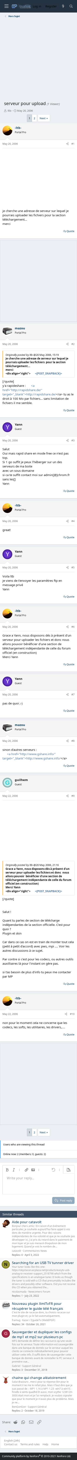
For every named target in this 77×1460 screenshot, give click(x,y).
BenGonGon (19, 1406)
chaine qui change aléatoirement (39, 1377)
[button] (7, 1170)
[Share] (67, 144)
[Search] (71, 6)
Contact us (10, 1444)
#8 (73, 741)
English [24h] (12, 1440)
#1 (73, 143)
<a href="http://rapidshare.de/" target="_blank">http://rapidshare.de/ (29, 390)
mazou (20, 328)
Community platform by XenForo (36, 1456)
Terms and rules (30, 1444)
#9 (73, 796)
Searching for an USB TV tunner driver (43, 1262)
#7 (73, 694)
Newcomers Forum (39, 1291)
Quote (70, 231)
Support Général (31, 1366)
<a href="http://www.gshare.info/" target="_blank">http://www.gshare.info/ (31, 756)
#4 (73, 521)
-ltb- (9, 110)
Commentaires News (35, 1251)
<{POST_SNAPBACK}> (48, 373)
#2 (73, 344)
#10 (72, 1014)
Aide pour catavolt (26, 1222)
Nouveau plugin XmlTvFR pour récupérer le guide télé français (37, 1306)
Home (55, 1444)
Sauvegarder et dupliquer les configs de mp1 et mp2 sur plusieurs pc (42, 1334)
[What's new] (63, 6)
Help (45, 1444)
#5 (73, 567)
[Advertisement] (38, 60)
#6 (73, 627)
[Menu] (6, 6)
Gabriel (16, 1366)
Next (43, 118)
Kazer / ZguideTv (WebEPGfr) (38, 1320)
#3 (73, 440)
